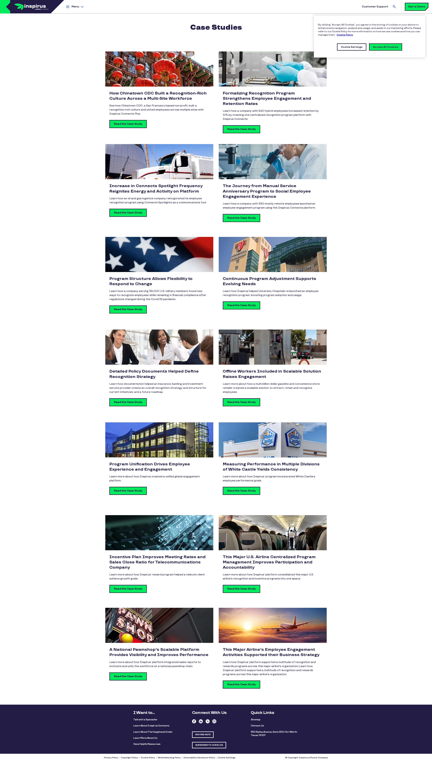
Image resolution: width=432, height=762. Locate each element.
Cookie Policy (148, 757)
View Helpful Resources (146, 744)
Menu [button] (75, 6)
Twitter (208, 721)
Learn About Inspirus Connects (151, 725)
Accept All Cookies (385, 47)
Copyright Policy (129, 757)
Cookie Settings (226, 757)
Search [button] (394, 6)
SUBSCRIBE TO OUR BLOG (209, 745)
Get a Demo (416, 6)
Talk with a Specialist (145, 719)
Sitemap (255, 719)
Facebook (194, 721)
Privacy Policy (111, 757)
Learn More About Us (145, 738)
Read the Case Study (128, 124)
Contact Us (257, 725)
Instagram (214, 721)
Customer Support (375, 6)
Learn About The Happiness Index (152, 731)
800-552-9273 (202, 734)
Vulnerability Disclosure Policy (199, 757)
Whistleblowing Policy (169, 757)
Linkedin (201, 721)
